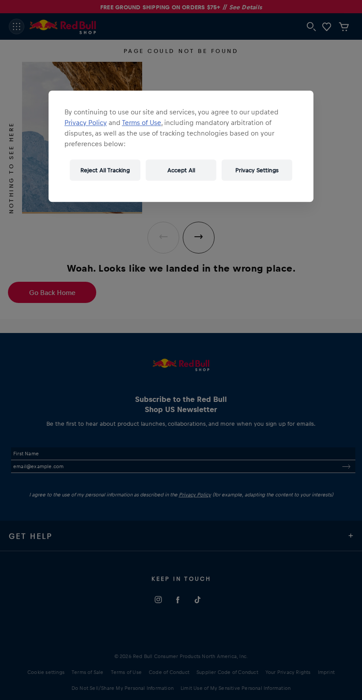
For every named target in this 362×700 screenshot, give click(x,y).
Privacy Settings (257, 170)
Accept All (181, 170)
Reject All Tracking (105, 170)
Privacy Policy (85, 122)
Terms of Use (141, 122)
